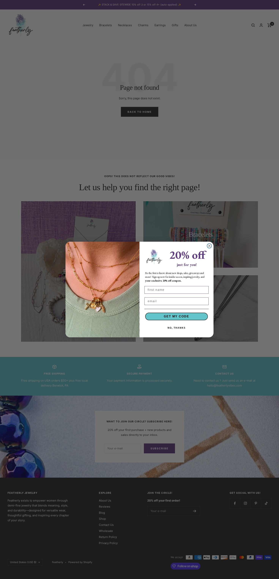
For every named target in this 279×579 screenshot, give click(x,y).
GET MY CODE (176, 316)
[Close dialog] (209, 246)
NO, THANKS (177, 328)
